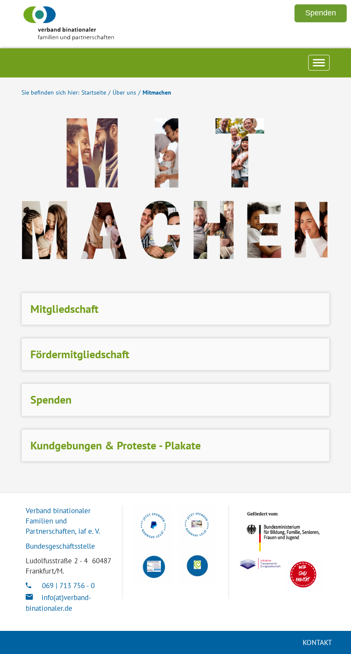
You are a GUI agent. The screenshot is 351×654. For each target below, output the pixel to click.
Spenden (50, 399)
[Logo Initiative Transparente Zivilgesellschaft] (260, 563)
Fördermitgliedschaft (79, 354)
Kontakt (317, 642)
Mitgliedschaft (64, 309)
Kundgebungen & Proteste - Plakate (115, 445)
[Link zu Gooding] (153, 566)
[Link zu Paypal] (153, 525)
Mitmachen (157, 92)
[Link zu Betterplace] (197, 565)
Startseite (93, 92)
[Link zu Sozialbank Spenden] (197, 524)
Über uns (124, 92)
